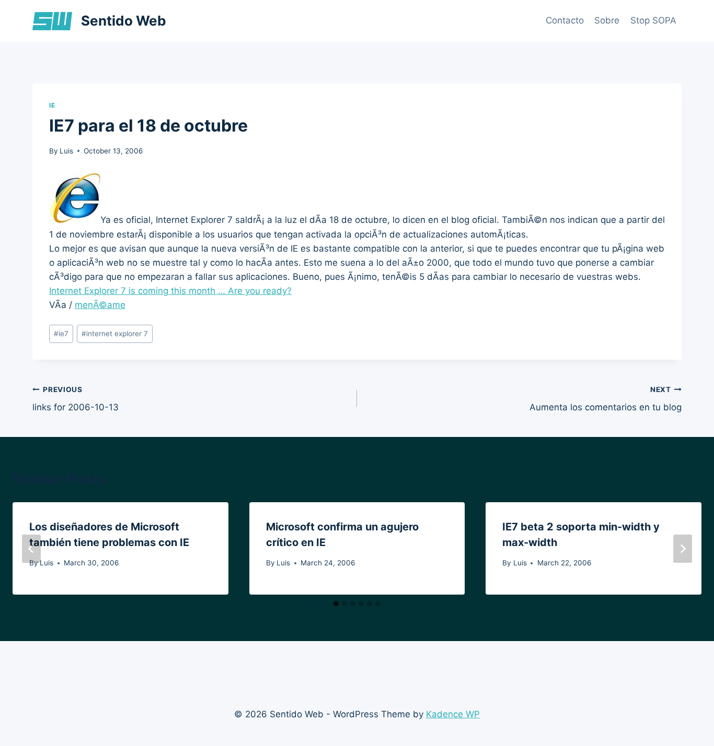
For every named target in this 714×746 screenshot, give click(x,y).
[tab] (336, 603)
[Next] (682, 549)
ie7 (61, 333)
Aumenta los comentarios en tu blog (605, 399)
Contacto (565, 20)
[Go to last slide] (31, 549)
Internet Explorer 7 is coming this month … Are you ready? (170, 291)
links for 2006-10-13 (75, 399)
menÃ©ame (100, 305)
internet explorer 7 (115, 333)
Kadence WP (453, 714)
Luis (66, 151)
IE (52, 105)
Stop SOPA (653, 20)
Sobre (606, 20)
